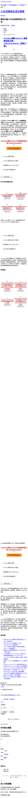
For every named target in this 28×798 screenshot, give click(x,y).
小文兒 (2, 686)
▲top (2, 701)
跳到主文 (3, 15)
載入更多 (3, 704)
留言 (13, 695)
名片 (5, 32)
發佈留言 (3, 713)
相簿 (5, 28)
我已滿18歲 (3, 795)
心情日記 (12, 25)
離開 (9, 795)
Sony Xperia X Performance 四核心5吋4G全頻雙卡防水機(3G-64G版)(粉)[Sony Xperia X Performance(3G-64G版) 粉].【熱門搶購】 (15, 669)
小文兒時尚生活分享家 (12, 11)
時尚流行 (12, 699)
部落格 (5, 30)
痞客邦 (10, 695)
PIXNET (7, 775)
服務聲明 (16, 777)
